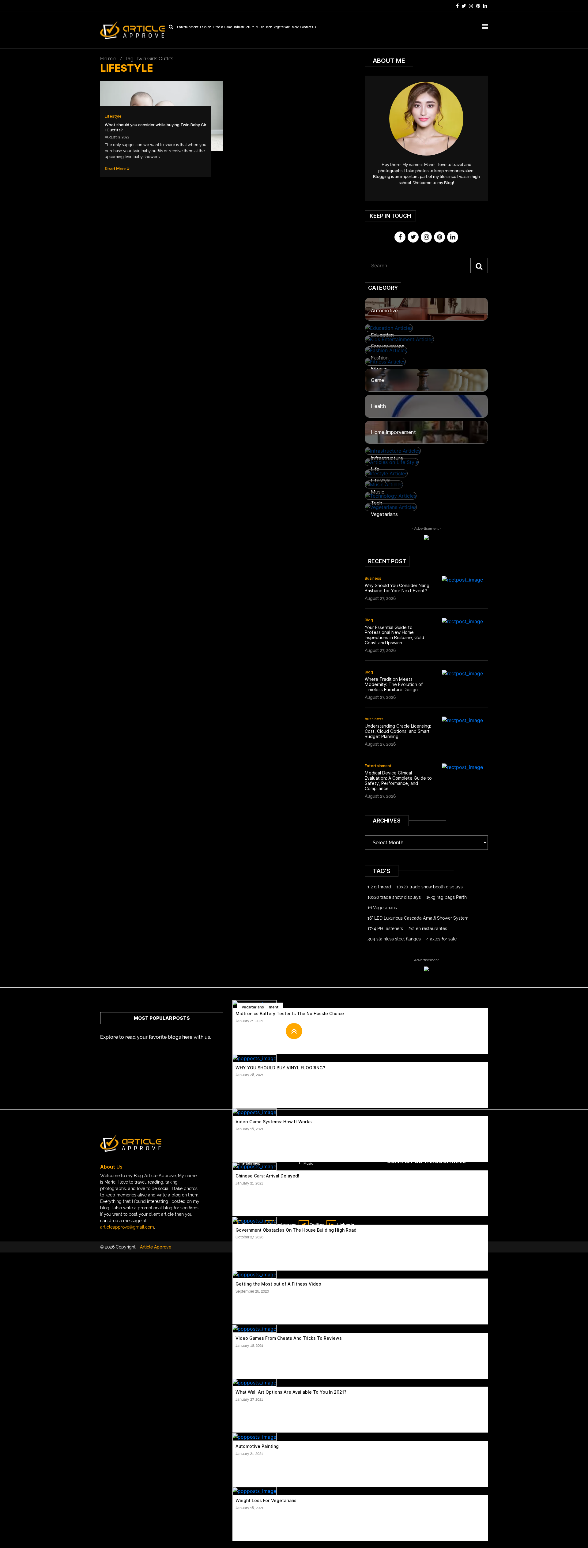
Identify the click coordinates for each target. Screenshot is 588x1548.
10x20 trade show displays (394, 897)
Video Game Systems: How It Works (274, 1121)
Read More (116, 168)
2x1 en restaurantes (428, 928)
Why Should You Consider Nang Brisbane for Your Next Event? (397, 588)
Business (373, 578)
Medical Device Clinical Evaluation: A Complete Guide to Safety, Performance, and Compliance (398, 780)
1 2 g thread (379, 886)
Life (375, 469)
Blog (369, 620)
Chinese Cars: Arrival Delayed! (267, 1175)
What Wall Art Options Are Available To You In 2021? (291, 1392)
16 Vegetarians (382, 907)
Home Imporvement (393, 432)
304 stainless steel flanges (394, 938)
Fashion (205, 27)
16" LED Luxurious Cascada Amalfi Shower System (418, 918)
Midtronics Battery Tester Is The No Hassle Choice (290, 1013)
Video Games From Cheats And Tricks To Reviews (289, 1338)
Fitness (218, 27)
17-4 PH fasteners (385, 928)
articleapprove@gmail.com (127, 1227)
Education (382, 335)
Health (378, 406)
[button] (294, 1031)
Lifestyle (113, 116)
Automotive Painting (257, 1446)
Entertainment (187, 27)
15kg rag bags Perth (446, 897)
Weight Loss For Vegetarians (266, 1500)
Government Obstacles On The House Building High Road (296, 1230)
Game (228, 27)
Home (108, 59)
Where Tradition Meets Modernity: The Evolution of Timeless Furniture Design (394, 684)
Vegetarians (282, 27)
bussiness (374, 719)
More (295, 27)
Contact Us (308, 27)
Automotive (384, 311)
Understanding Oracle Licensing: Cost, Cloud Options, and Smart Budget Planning (398, 731)
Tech (269, 27)
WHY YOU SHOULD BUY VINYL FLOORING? (280, 1067)
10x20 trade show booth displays (430, 886)
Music (260, 27)
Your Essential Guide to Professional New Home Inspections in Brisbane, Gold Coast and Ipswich (394, 635)
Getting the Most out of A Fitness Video (278, 1284)
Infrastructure (244, 27)
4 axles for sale (441, 938)
